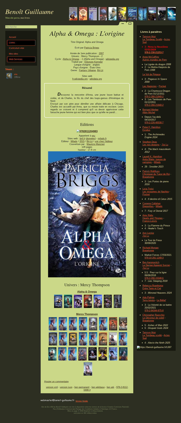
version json (66, 387)
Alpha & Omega (71, 59)
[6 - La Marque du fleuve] (103, 339)
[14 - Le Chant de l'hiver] (88, 369)
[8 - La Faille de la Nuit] (52, 354)
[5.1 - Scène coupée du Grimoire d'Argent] (83, 339)
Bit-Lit (100, 70)
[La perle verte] (152, 14)
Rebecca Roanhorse (152, 285)
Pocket (162, 86)
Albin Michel (148, 112)
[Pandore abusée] (172, 14)
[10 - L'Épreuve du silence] (92, 354)
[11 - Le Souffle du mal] (102, 354)
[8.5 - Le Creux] (72, 354)
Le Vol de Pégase (151, 74)
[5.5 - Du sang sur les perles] (93, 339)
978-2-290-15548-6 (154, 278)
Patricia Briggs (91, 47)
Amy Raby (147, 215)
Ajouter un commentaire (56, 381)
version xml (52, 387)
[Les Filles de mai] (112, 14)
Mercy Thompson (87, 314)
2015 (82, 141)
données (90, 138)
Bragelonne (148, 177)
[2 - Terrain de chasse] (78, 302)
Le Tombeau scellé (152, 335)
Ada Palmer (148, 297)
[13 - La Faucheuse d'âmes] (123, 354)
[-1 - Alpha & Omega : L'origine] (58, 302)
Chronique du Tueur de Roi (156, 174)
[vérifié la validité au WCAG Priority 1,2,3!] (78, 397)
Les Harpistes (149, 86)
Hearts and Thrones (152, 218)
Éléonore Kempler (93, 62)
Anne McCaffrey (150, 57)
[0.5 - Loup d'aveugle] (83, 324)
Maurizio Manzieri (96, 144)
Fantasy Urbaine (87, 70)
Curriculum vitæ (16, 48)
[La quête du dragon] (73, 14)
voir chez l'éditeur (104, 141)
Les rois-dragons (150, 144)
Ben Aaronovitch (150, 262)
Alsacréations (98, 411)
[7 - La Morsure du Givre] (113, 339)
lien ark (110, 387)
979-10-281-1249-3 (154, 257)
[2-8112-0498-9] (87, 131)
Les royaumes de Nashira (155, 191)
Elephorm (87, 411)
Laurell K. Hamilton (152, 156)
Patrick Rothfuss (151, 171)
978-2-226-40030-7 (154, 122)
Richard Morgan (150, 247)
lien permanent (81, 387)
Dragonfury (148, 206)
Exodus (146, 130)
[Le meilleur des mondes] (143, 14)
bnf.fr (82, 138)
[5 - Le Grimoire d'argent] (73, 339)
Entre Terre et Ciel (151, 288)
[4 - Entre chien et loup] (98, 302)
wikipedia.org (112, 59)
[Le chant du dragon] (93, 14)
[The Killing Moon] (83, 14)
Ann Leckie (148, 233)
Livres (12, 43)
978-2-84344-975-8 (154, 310)
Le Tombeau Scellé (152, 39)
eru (93, 135)
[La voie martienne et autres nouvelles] (103, 14)
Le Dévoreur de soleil (153, 317)
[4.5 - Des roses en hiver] (63, 339)
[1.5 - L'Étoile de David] (103, 324)
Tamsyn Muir (149, 36)
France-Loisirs (149, 221)
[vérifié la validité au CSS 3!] (63, 397)
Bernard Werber (150, 109)
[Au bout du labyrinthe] (132, 14)
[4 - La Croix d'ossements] (53, 339)
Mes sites (13, 54)
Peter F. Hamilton (151, 127)
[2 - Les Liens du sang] (113, 324)
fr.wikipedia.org (79, 79)
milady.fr (102, 138)
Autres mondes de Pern (154, 59)
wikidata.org (96, 79)
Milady (157, 162)
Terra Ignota (148, 300)
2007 (101, 53)
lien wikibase (98, 387)
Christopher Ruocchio (153, 315)
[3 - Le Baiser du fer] (123, 324)
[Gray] (73, 324)
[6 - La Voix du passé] (118, 302)
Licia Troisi (148, 188)
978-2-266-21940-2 (154, 96)
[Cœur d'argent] (53, 324)
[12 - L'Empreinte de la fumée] (113, 354)
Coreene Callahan (151, 203)
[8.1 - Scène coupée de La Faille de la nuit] (62, 354)
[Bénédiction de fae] (63, 324)
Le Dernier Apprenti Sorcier (156, 265)
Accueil (12, 37)
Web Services (15, 59)
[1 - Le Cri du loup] (68, 302)
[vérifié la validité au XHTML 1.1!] (48, 397)
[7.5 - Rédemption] (123, 339)
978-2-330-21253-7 (154, 52)
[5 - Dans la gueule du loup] (108, 302)
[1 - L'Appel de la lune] (93, 324)
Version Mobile (81, 401)
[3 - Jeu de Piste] (88, 302)
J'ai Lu (165, 144)
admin (177, 421)
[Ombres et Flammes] (122, 14)
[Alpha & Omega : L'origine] (87, 276)
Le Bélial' (161, 300)
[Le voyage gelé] (162, 14)
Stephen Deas (149, 142)
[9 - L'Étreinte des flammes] (82, 354)
